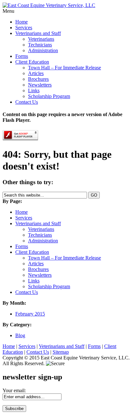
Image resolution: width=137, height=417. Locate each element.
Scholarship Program (49, 96)
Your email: (14, 390)
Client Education (32, 62)
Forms (21, 56)
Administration (43, 50)
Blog (20, 335)
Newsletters (40, 84)
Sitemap (61, 352)
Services (23, 27)
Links (34, 90)
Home (21, 21)
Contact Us (26, 102)
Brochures (38, 79)
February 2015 (30, 313)
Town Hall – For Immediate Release (64, 67)
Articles (36, 73)
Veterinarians (41, 39)
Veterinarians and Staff (38, 33)
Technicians (40, 44)
